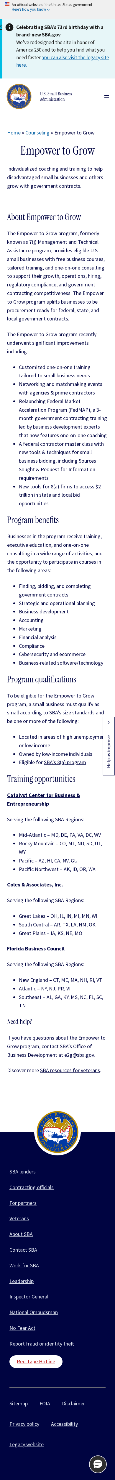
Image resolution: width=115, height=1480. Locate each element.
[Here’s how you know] (57, 9)
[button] (98, 1464)
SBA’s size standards (72, 712)
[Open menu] (106, 96)
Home (14, 132)
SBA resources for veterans (70, 1070)
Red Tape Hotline (36, 1361)
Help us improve (108, 751)
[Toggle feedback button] (108, 722)
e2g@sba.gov (79, 1054)
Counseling (37, 132)
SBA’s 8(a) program (65, 762)
